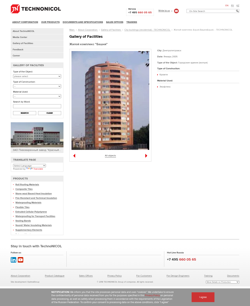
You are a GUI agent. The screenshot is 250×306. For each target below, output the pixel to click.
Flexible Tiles (22, 207)
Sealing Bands (23, 220)
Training (208, 275)
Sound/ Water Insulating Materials (33, 225)
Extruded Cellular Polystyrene (31, 211)
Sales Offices (86, 275)
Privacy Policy (114, 275)
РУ (232, 5)
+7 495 (140, 12)
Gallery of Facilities (111, 29)
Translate (38, 168)
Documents (233, 275)
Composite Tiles (24, 189)
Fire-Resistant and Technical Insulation (36, 198)
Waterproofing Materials (28, 202)
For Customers (144, 275)
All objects (110, 155)
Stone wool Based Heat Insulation (33, 193)
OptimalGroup (33, 282)
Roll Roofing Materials (27, 184)
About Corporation (88, 29)
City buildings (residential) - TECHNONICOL (147, 29)
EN (227, 5)
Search (25, 113)
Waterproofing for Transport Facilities (35, 216)
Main (72, 29)
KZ (238, 5)
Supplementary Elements (28, 230)
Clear (49, 113)
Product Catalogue (54, 275)
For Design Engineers (178, 275)
